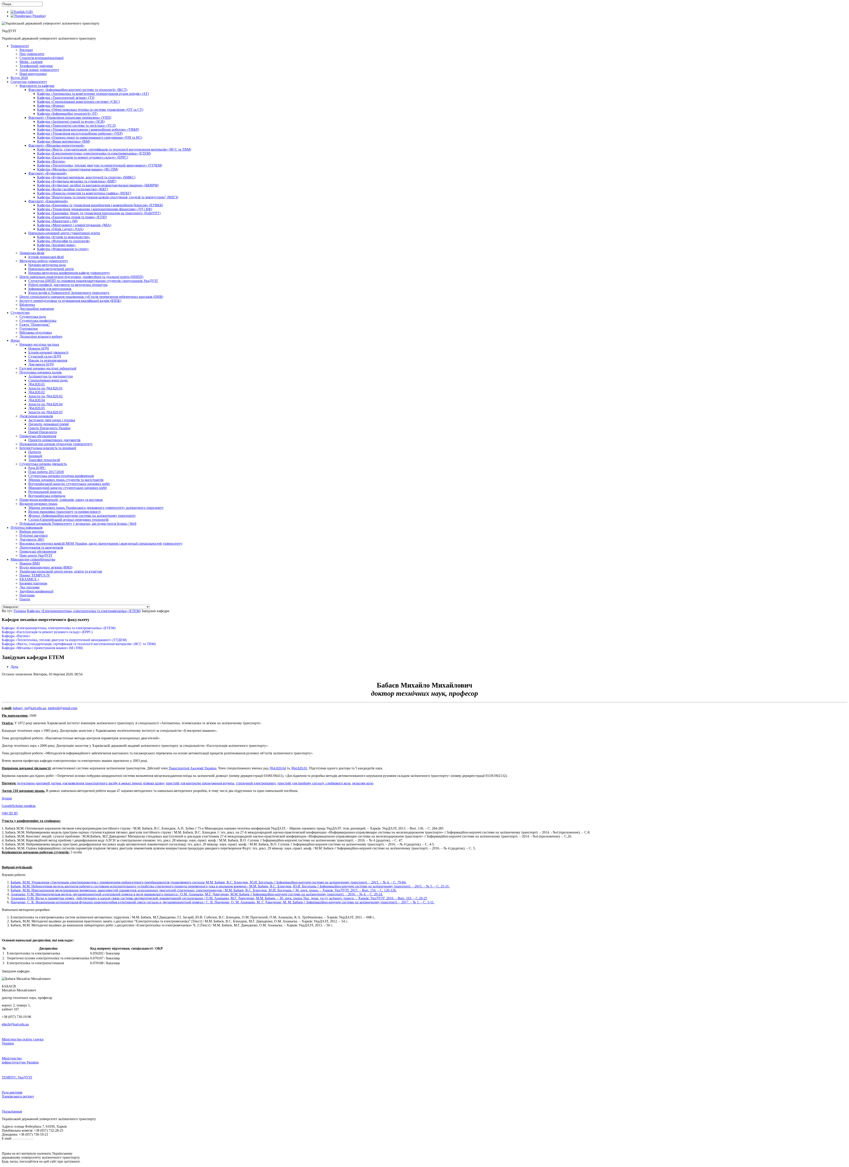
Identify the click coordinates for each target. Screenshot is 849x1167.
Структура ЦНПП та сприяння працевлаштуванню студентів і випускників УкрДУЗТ (93, 281)
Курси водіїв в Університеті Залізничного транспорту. (69, 293)
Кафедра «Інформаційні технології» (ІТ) (67, 113)
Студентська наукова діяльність (43, 464)
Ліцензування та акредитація (41, 547)
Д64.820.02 (36, 392)
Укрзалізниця (12, 1111)
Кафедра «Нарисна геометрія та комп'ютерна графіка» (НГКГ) (84, 193)
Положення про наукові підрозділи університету (56, 444)
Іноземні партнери (33, 583)
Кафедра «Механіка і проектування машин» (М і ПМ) (77, 169)
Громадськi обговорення (37, 436)
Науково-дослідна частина (39, 344)
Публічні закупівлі (33, 535)
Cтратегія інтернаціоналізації (41, 58)
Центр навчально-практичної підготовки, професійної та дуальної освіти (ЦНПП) (81, 277)
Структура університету (29, 82)
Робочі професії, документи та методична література (67, 285)
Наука (15, 340)
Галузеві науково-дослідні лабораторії (47, 368)
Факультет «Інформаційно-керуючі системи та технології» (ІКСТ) (77, 90)
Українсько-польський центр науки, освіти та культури (60, 571)
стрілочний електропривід (256, 783)
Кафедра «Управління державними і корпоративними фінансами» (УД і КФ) (94, 209)
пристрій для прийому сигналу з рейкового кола (313, 783)
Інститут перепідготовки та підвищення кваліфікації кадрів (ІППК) (70, 301)
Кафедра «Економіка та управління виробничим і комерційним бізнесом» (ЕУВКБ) (100, 205)
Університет (20, 46)
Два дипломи (29, 587)
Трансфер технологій (44, 460)
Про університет (31, 54)
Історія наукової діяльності (48, 352)
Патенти (34, 452)
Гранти (24, 599)
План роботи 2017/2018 (46, 472)
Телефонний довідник (36, 66)
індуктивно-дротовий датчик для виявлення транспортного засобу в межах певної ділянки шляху (90, 783)
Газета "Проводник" (34, 324)
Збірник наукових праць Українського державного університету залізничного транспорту (96, 508)
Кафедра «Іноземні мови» (56, 245)
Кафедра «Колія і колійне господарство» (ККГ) (72, 189)
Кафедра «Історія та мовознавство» (63, 237)
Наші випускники (33, 74)
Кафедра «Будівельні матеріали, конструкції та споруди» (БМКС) (86, 177)
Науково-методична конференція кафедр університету (69, 273)
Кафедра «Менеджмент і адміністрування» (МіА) (74, 225)
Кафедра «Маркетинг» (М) (57, 221)
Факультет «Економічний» (48, 201)
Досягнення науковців (36, 416)
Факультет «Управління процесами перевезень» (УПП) (69, 117)
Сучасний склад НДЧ (44, 356)
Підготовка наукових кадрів (40, 372)
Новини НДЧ (38, 348)
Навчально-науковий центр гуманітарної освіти (64, 233)
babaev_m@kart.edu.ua (29, 708)
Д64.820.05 (36, 408)
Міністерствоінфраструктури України (20, 1060)
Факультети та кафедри (36, 86)
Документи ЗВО (31, 539)
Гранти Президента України (49, 428)
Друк (14, 667)
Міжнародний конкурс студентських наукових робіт (67, 488)
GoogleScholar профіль (19, 806)
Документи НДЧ (41, 364)
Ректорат (26, 50)
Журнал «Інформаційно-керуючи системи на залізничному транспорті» (82, 515)
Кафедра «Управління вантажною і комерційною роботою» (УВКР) (88, 129)
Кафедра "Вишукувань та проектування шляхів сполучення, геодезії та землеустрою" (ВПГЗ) (107, 197)
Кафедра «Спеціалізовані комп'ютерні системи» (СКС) (78, 101)
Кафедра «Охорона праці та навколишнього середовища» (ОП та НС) (89, 137)
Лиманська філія (31, 253)
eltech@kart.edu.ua (15, 1024)
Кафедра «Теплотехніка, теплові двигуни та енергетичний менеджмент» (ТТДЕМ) (99, 165)
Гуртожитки (28, 328)
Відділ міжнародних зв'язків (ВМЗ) (45, 567)
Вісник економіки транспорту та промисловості (64, 512)
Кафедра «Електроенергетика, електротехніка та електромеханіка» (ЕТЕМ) (94, 153)
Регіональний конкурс (45, 492)
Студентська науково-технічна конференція (61, 476)
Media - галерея (30, 62)
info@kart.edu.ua (23, 1138)
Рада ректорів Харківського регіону (18, 1094)
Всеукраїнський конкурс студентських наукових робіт (69, 484)
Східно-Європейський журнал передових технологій (68, 519)
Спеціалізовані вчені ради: (48, 380)
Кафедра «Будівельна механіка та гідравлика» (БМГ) (76, 181)
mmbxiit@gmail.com (62, 708)
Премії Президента (42, 432)
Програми (27, 595)
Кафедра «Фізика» (51, 105)
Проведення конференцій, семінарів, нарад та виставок (61, 500)
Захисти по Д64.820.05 (45, 412)
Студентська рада (32, 316)
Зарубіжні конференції (36, 591)
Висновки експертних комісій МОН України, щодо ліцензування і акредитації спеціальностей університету (100, 543)
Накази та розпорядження (47, 360)
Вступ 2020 (19, 78)
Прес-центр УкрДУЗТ (35, 555)
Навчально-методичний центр (51, 269)
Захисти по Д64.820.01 (45, 388)
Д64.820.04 (36, 400)
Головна (20, 611)
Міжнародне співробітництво (33, 559)
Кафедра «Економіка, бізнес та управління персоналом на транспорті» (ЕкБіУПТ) (99, 213)
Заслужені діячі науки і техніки (51, 420)
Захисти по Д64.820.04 (45, 404)
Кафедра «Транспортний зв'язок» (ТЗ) (65, 98)
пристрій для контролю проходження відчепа (200, 783)
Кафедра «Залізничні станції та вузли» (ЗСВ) (71, 121)
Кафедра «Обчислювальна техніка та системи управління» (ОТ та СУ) (90, 109)
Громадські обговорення (37, 551)
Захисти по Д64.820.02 (45, 396)
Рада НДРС (37, 468)
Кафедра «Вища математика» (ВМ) (63, 141)
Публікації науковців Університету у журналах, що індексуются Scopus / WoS (77, 523)
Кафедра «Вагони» (51, 161)
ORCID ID (10, 813)
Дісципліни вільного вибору (41, 336)
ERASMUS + (29, 579)
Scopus (7, 798)
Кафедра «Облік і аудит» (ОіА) (60, 229)
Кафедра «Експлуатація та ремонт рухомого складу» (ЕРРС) (82, 157)
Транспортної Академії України (192, 768)
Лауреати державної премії (48, 424)
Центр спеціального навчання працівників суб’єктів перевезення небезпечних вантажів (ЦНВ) (91, 297)
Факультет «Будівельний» (47, 173)
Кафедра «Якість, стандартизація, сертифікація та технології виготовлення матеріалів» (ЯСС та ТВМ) (114, 149)
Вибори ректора (31, 531)
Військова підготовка (35, 332)
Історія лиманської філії (46, 257)
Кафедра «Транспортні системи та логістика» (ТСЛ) (76, 125)
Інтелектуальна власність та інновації (47, 448)
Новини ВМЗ (29, 563)
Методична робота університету (43, 261)
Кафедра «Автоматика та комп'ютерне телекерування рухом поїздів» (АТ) (93, 94)
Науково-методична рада (47, 265)
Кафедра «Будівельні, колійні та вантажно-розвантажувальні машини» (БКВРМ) (98, 185)
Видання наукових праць (38, 504)
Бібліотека (27, 305)
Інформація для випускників (49, 289)
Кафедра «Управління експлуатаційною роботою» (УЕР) (80, 133)
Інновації (35, 456)
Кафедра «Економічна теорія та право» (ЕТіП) (72, 217)
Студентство (20, 312)
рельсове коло (362, 783)
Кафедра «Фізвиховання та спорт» (63, 249)
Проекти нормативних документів (54, 440)
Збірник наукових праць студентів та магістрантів (65, 480)
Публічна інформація (26, 527)
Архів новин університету (39, 70)
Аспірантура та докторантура (50, 376)
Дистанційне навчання (36, 308)
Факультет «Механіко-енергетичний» (56, 145)
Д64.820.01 (36, 384)
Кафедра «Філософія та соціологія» (63, 241)
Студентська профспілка (37, 320)
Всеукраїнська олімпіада (46, 496)
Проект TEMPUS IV (34, 575)
